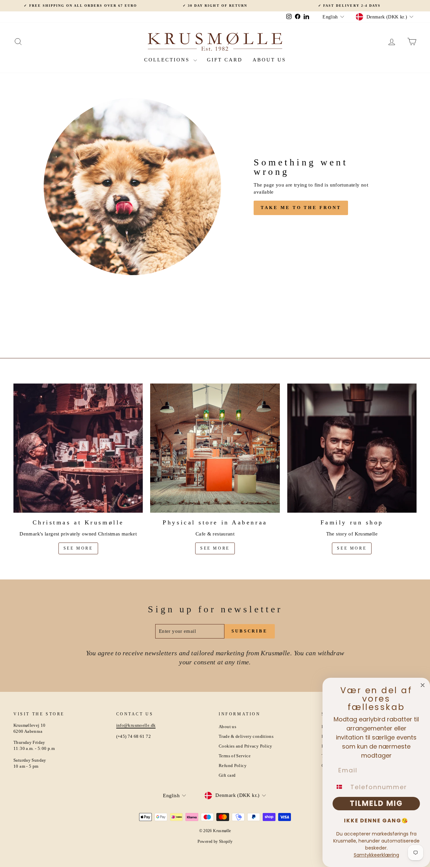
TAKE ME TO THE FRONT (301, 207)
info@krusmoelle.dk (136, 725)
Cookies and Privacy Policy (245, 746)
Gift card (225, 59)
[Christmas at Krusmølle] (78, 448)
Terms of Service (235, 756)
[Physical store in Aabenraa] (215, 448)
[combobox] (340, 786)
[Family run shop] (352, 448)
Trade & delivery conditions (246, 736)
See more (78, 548)
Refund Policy (233, 765)
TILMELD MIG (376, 803)
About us (269, 59)
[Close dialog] (423, 685)
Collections (168, 59)
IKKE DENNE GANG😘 (376, 820)
